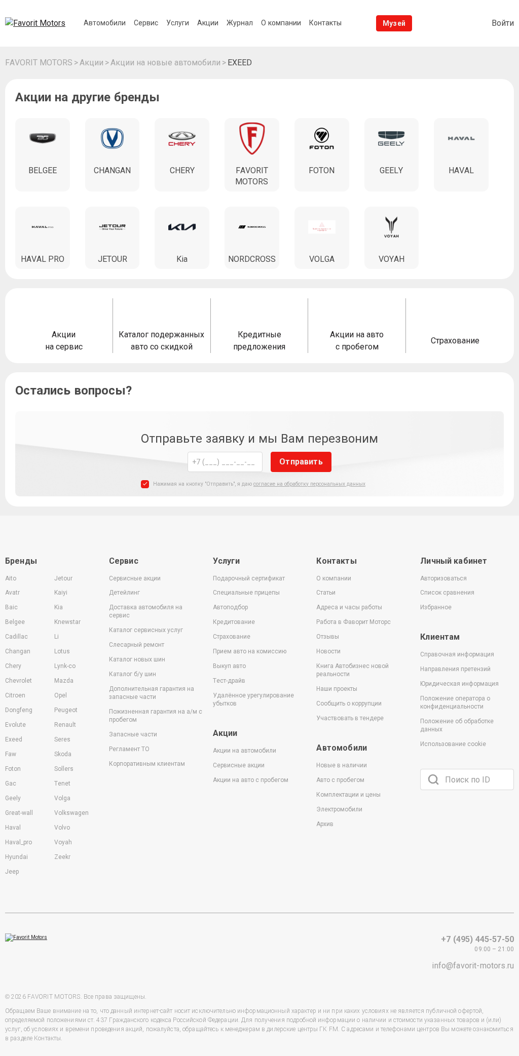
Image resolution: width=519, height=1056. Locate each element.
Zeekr (62, 857)
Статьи (326, 592)
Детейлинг (124, 592)
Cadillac (16, 636)
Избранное (436, 607)
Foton (13, 768)
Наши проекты (336, 688)
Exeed (13, 739)
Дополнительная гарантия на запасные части (151, 692)
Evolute (15, 724)
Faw (10, 754)
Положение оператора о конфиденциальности (455, 702)
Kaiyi (60, 592)
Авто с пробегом (340, 780)
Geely (13, 798)
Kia (58, 607)
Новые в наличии (341, 765)
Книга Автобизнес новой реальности (352, 670)
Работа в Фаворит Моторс (353, 621)
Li (56, 636)
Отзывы (327, 636)
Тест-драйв (229, 680)
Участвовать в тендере (350, 718)
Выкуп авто (229, 666)
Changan (17, 651)
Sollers (63, 768)
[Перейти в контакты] (461, 23)
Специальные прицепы (246, 592)
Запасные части (133, 734)
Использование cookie (453, 744)
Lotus (62, 651)
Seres (62, 739)
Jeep (12, 871)
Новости (328, 651)
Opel (60, 695)
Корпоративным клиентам (147, 763)
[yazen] (491, 829)
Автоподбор (230, 607)
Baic (11, 607)
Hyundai (16, 857)
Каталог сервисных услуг (146, 630)
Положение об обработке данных (457, 725)
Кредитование (234, 621)
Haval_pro (18, 842)
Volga (62, 798)
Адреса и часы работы (349, 607)
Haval (13, 827)
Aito (10, 578)
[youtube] (461, 829)
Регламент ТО (129, 749)
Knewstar (67, 621)
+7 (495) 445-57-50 (477, 939)
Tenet (62, 783)
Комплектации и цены (348, 794)
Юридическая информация (459, 683)
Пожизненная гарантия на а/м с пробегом (155, 715)
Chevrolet (18, 680)
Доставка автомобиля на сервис (145, 611)
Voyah (63, 842)
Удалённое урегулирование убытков (253, 699)
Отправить (300, 461)
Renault (65, 724)
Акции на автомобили (244, 750)
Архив (324, 824)
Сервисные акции (135, 578)
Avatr (12, 592)
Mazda (63, 680)
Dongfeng (18, 710)
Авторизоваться (443, 578)
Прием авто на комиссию (249, 651)
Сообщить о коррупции (349, 703)
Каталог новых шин (137, 659)
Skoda (62, 754)
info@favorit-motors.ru (473, 965)
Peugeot (66, 710)
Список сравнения (447, 592)
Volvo (62, 827)
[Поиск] (433, 779)
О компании (333, 578)
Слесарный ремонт (136, 644)
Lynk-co (65, 666)
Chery (13, 666)
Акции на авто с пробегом (250, 780)
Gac (10, 783)
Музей (394, 23)
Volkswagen (71, 812)
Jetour (63, 578)
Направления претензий (455, 669)
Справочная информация (457, 654)
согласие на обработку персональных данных (309, 484)
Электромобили (339, 809)
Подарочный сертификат (249, 578)
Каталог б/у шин (132, 674)
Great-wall (19, 812)
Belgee (15, 621)
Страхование (231, 636)
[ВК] (430, 829)
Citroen (15, 695)
